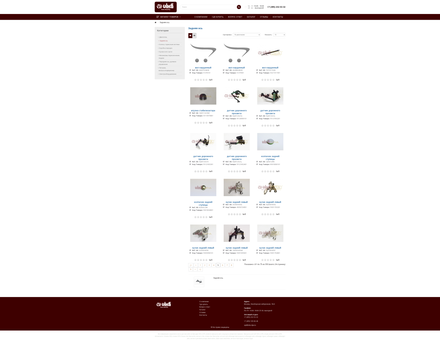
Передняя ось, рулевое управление (167, 63)
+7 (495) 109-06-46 (251, 321)
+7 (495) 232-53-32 (276, 7)
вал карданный (203, 67)
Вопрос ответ (235, 17)
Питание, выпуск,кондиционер (166, 69)
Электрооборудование (167, 74)
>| (200, 269)
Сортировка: (227, 35)
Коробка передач (165, 48)
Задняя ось (164, 41)
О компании (200, 17)
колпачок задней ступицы (270, 157)
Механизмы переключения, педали (169, 56)
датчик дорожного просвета (237, 112)
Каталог (251, 17)
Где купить (217, 17)
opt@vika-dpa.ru (250, 325)
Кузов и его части (165, 52)
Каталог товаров (169, 17)
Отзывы (264, 17)
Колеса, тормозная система (169, 44)
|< (191, 265)
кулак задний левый (237, 202)
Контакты (278, 17)
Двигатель (163, 37)
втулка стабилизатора (203, 110)
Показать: (268, 35)
